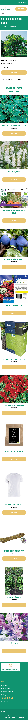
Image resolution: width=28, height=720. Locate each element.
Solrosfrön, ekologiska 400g (14, 451)
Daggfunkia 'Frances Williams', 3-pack (14, 126)
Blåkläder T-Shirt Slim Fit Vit (14, 505)
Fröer (14, 60)
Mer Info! (14, 72)
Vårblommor (6, 688)
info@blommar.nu (22, 2)
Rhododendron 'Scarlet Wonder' (14, 405)
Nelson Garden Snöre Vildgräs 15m (14, 551)
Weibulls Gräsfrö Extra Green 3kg (14, 359)
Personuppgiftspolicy (10, 717)
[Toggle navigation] (3, 14)
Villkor (20, 715)
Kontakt (14, 715)
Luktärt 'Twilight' (14, 643)
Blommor (5, 685)
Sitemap (21, 717)
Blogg (4, 695)
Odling (10, 60)
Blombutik (21, 8)
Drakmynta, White (14, 172)
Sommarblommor (8, 691)
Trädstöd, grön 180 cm (14, 597)
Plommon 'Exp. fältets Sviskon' (14, 259)
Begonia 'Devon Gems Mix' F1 (14, 305)
